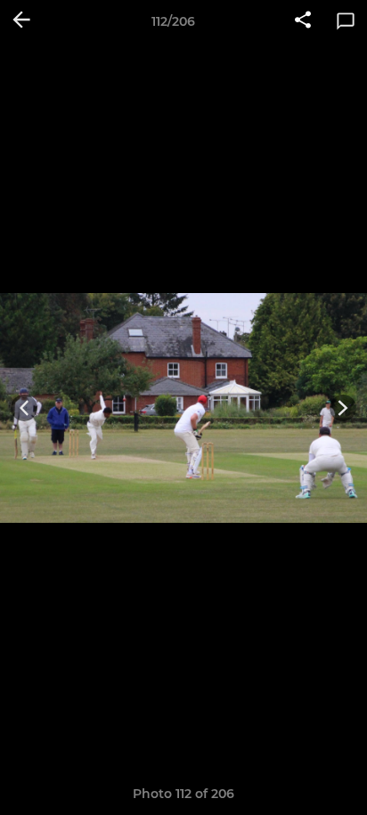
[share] (303, 21)
